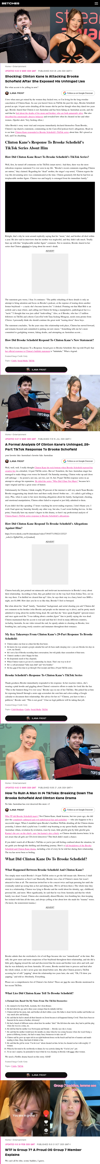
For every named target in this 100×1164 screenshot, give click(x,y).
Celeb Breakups (17, 709)
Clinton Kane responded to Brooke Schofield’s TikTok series (42, 132)
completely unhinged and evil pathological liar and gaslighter (40, 819)
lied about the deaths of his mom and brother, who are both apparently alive (49, 113)
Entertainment (19, 66)
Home (8, 66)
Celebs (14, 360)
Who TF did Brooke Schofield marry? (22, 816)
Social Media (23, 360)
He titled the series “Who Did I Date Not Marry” (56, 481)
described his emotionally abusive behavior (24, 116)
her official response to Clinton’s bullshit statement (27, 351)
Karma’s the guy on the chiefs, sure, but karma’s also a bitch (32, 833)
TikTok (31, 360)
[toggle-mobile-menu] (96, 3)
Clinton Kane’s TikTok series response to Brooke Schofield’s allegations (37, 515)
